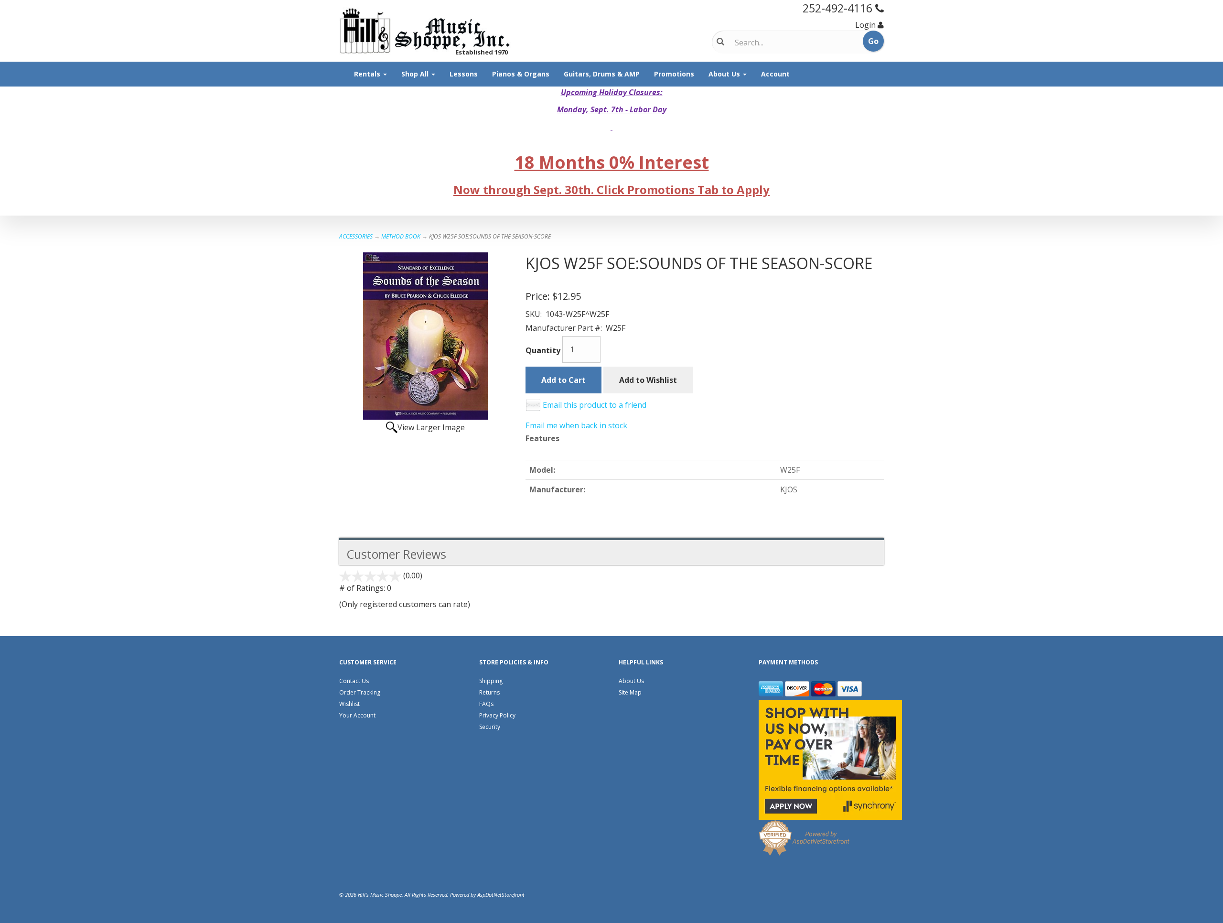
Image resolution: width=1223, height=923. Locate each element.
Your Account (357, 715)
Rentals (368, 73)
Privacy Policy (497, 715)
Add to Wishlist (648, 380)
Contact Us (354, 681)
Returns (489, 692)
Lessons (464, 73)
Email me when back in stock (576, 425)
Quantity (543, 350)
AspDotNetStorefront (501, 894)
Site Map (630, 692)
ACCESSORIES (356, 236)
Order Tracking (359, 692)
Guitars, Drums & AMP (602, 73)
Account (775, 73)
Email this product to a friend (594, 405)
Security (489, 727)
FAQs (486, 704)
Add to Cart (563, 380)
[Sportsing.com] (425, 30)
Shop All (415, 73)
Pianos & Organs (520, 73)
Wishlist (349, 704)
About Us (725, 73)
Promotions (674, 73)
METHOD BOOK (400, 236)
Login (865, 25)
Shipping (491, 681)
